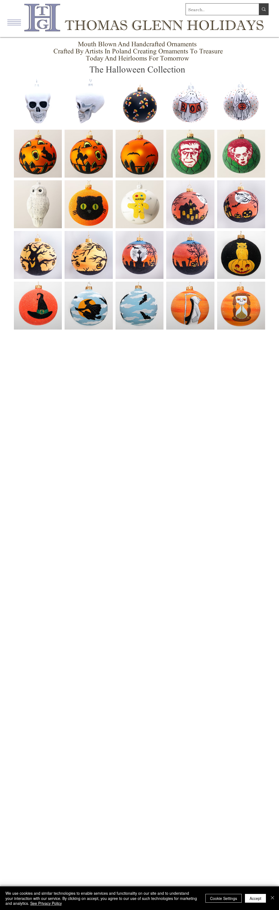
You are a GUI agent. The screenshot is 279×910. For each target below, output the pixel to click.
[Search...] (263, 9)
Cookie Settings (223, 898)
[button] (14, 22)
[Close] (272, 898)
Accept (255, 898)
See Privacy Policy (46, 903)
